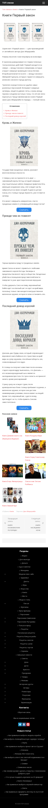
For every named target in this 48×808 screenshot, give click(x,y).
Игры (25, 585)
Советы (25, 658)
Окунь (24, 742)
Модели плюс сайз (26, 574)
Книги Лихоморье (24, 781)
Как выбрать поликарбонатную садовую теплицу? (24, 739)
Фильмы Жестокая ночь (24, 754)
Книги (15, 9)
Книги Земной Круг (9, 506)
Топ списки (6, 9)
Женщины (25, 570)
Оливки (25, 763)
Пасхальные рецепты (26, 633)
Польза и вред (25, 625)
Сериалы (24, 651)
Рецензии (26, 695)
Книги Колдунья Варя (33, 436)
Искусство (25, 589)
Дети (26, 666)
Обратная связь (24, 712)
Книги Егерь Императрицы (12, 481)
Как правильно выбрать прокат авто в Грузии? (24, 746)
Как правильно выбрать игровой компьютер (24, 784)
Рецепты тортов (26, 647)
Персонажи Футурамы (26, 622)
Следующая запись (35, 524)
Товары (25, 677)
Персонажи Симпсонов (26, 618)
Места (24, 596)
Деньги (25, 563)
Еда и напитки (24, 567)
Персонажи (24, 614)
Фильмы (24, 680)
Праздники (26, 673)
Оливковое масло (25, 767)
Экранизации (26, 702)
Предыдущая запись (14, 524)
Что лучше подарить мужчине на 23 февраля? (24, 777)
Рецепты (24, 629)
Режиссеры (26, 691)
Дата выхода (24, 559)
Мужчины (24, 607)
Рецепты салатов (26, 640)
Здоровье (25, 578)
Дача (26, 662)
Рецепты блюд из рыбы (26, 636)
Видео (24, 556)
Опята (24, 788)
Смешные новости (24, 655)
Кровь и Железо (10, 110)
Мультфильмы (24, 611)
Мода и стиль (24, 600)
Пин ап (26, 603)
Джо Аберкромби (29, 511)
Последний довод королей (14, 116)
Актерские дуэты (26, 684)
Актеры (26, 688)
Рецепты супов (26, 644)
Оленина (24, 750)
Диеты (26, 581)
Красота (26, 669)
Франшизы (26, 699)
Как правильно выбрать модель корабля (24, 735)
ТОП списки (8, 3)
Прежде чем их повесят (13, 113)
